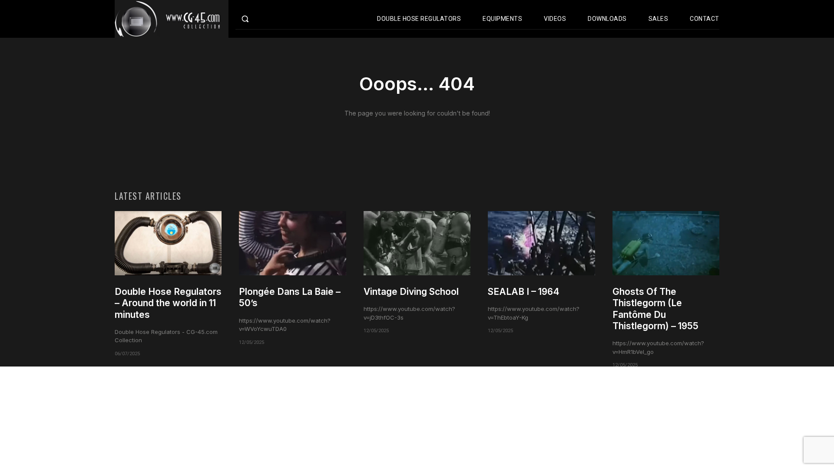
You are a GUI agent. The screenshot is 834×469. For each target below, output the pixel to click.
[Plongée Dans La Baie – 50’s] (292, 243)
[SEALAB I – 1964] (541, 243)
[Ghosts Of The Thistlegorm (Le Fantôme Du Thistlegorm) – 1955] (665, 243)
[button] (263, 18)
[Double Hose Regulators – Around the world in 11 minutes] (168, 243)
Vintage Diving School (411, 291)
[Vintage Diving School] (417, 243)
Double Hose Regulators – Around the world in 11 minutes (168, 303)
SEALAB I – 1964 (523, 291)
